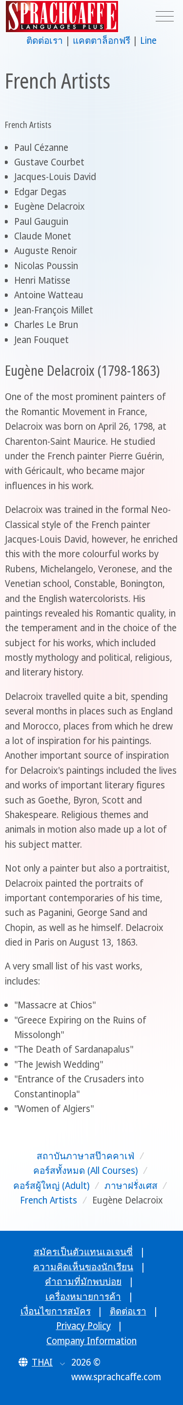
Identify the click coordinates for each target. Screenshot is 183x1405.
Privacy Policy (83, 1325)
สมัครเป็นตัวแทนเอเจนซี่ (83, 1251)
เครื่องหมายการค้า (83, 1296)
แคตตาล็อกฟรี (101, 40)
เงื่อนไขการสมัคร (55, 1311)
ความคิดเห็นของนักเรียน (83, 1266)
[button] (42, 1362)
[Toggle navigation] (165, 17)
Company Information (91, 1340)
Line (148, 40)
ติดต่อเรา (44, 40)
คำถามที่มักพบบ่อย (83, 1281)
